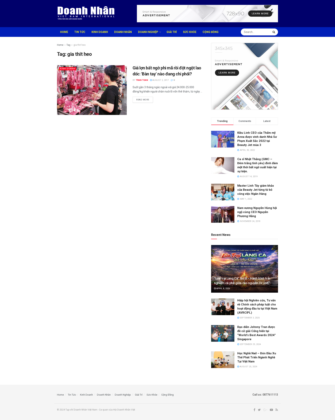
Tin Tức (79, 32)
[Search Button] (274, 31)
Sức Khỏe (189, 32)
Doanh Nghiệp (148, 32)
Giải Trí (172, 32)
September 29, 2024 (250, 344)
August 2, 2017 (160, 80)
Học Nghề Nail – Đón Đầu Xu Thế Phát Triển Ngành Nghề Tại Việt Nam (256, 357)
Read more (142, 99)
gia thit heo (79, 45)
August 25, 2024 (248, 366)
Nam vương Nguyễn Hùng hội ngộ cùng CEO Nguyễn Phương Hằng (257, 212)
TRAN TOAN (142, 80)
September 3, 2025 (249, 318)
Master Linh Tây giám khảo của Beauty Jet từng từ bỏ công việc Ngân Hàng (255, 190)
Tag (68, 45)
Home (64, 32)
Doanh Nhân (123, 32)
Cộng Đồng (210, 32)
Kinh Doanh (100, 32)
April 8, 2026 (223, 288)
